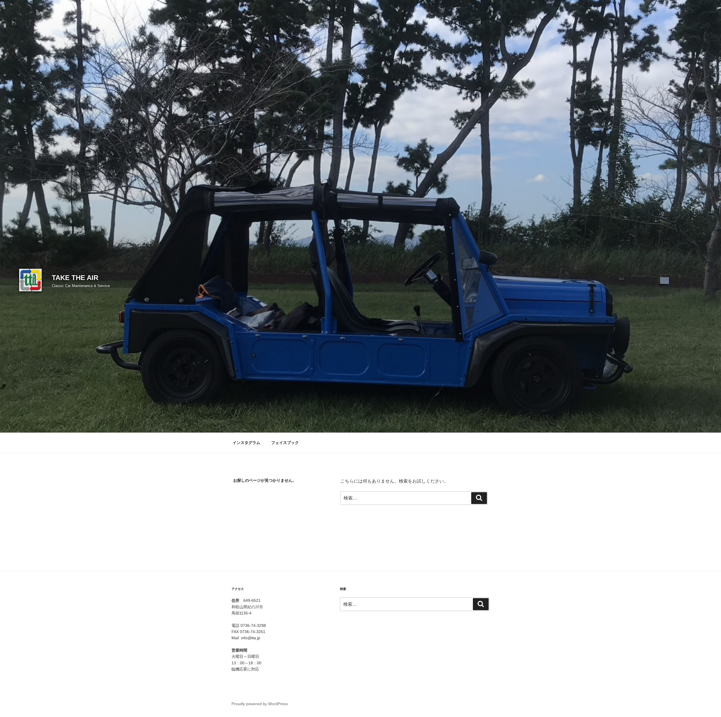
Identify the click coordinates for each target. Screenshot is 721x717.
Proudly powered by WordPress (260, 704)
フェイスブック (285, 442)
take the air (75, 277)
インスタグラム (246, 442)
